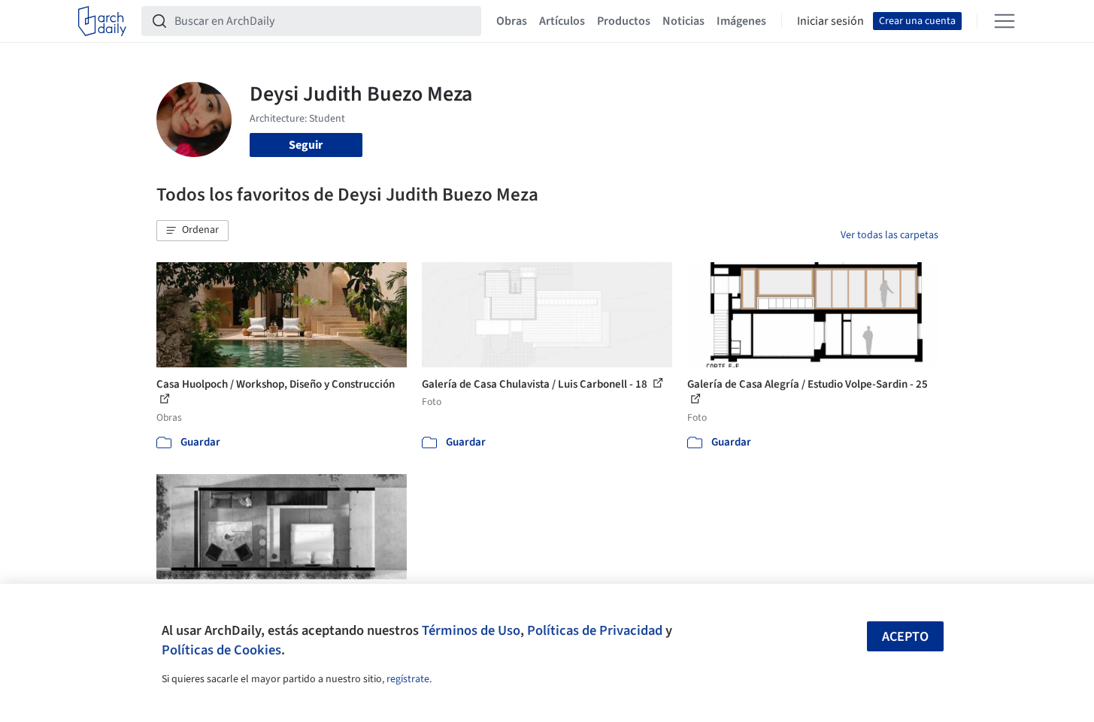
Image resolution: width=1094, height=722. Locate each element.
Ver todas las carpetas (889, 235)
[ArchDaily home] (102, 21)
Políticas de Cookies (221, 650)
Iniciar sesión (830, 21)
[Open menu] (1004, 21)
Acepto (905, 636)
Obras (511, 21)
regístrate (407, 679)
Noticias (683, 21)
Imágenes (741, 21)
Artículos (562, 21)
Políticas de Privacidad (594, 630)
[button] (192, 230)
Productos (623, 21)
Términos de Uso (471, 630)
